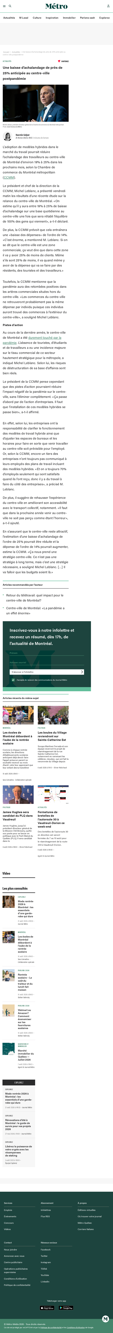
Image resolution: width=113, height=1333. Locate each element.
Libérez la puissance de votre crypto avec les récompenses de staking (18, 1151)
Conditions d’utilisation (15, 1278)
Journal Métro (23, 923)
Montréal (7, 728)
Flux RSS (45, 1216)
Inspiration (52, 17)
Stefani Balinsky (24, 997)
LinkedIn (45, 1281)
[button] (3, 6)
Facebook (45, 1249)
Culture (37, 17)
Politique (41, 728)
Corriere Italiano (86, 1229)
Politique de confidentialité (17, 1285)
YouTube (45, 1275)
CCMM (9, 177)
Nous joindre (10, 1249)
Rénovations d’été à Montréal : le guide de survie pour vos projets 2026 (18, 1124)
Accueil (6, 51)
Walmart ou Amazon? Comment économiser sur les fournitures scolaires (24, 1019)
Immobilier (69, 17)
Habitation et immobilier (23, 1045)
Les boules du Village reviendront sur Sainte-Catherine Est (52, 736)
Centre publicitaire (13, 1262)
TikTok (44, 1268)
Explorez (104, 17)
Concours (9, 1222)
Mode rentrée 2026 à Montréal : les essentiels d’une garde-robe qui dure (25, 908)
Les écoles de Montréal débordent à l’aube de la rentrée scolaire (17, 737)
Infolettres (46, 1210)
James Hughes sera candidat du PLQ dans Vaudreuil (18, 815)
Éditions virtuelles (87, 1210)
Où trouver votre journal (90, 1216)
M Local (23, 17)
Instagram (46, 1262)
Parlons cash (87, 17)
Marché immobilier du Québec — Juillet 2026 (26, 1055)
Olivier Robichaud (60, 767)
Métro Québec (85, 1222)
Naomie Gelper (23, 135)
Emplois (8, 1210)
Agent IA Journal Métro (46, 855)
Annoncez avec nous (14, 1255)
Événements (10, 1216)
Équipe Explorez (11, 1163)
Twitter (44, 1255)
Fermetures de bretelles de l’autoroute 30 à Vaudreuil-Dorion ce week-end (51, 819)
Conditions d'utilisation (76, 1327)
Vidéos (7, 1229)
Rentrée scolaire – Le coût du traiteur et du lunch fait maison (25, 982)
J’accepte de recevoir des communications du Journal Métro (41, 679)
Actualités (9, 17)
